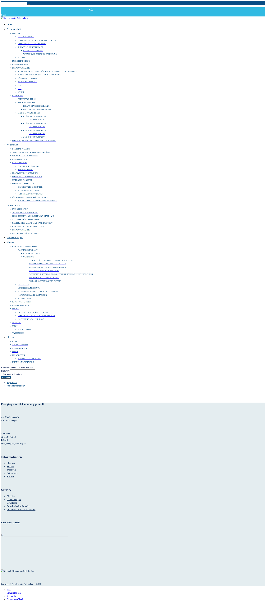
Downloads (12, 503)
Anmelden (6, 377)
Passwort (5, 371)
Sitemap (10, 476)
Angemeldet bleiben (13, 374)
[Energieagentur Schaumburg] (14, 18)
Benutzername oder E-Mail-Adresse (17, 367)
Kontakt (10, 466)
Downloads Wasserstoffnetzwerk (21, 509)
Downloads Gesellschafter (18, 506)
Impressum (11, 470)
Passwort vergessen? (16, 386)
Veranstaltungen (14, 499)
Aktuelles (11, 496)
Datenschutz (12, 473)
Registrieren (12, 382)
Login (3, 15)
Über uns (11, 463)
